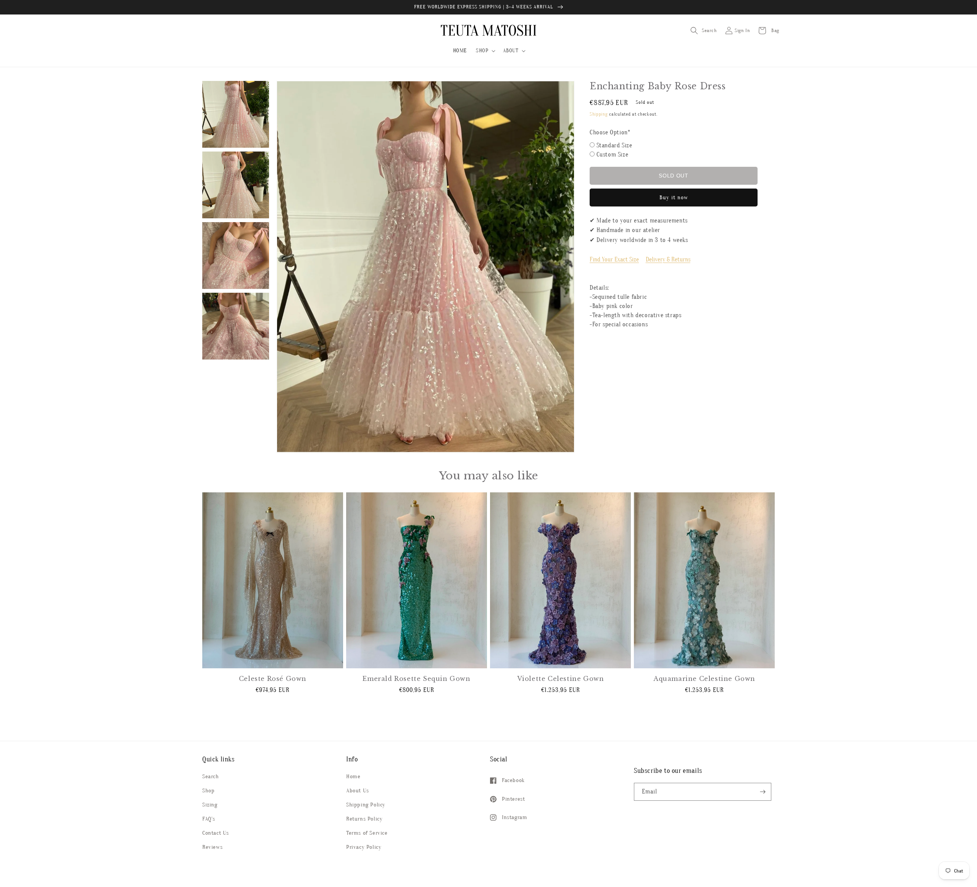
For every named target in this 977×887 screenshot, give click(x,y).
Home (353, 776)
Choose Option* (610, 132)
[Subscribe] (762, 792)
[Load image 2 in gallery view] (235, 185)
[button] (484, 51)
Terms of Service (367, 833)
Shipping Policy (365, 805)
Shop (208, 790)
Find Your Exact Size (614, 259)
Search (210, 776)
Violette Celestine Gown (560, 678)
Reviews (212, 847)
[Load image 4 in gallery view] (235, 326)
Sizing (210, 805)
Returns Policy (364, 819)
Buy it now (673, 197)
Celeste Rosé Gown (272, 678)
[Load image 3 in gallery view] (235, 255)
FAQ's (208, 819)
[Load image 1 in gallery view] (235, 114)
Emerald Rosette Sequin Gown (416, 678)
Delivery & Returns (668, 259)
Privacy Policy (363, 847)
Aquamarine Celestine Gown (704, 678)
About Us (357, 790)
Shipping (599, 114)
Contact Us (215, 833)
